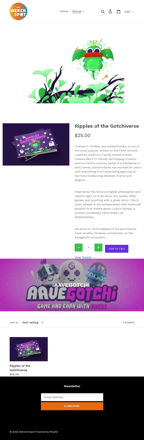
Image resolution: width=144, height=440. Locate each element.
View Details (83, 257)
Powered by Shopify (47, 432)
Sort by (14, 322)
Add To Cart (117, 248)
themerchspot (27, 432)
